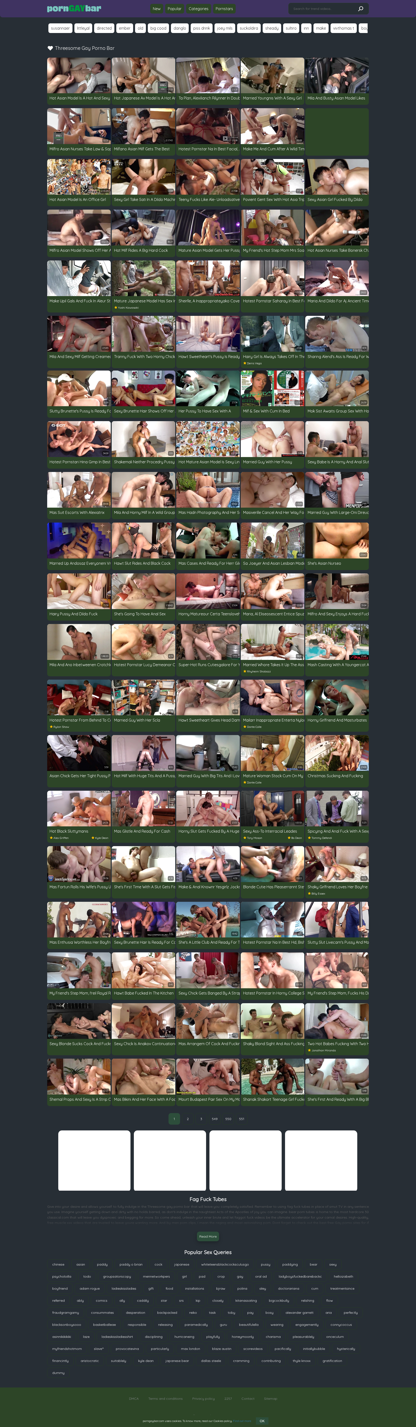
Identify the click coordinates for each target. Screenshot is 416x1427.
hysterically (346, 1349)
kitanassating (246, 1300)
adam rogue (90, 1288)
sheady (272, 28)
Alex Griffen (61, 838)
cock (158, 1264)
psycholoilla (61, 1276)
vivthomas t (343, 28)
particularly (160, 1349)
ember (124, 28)
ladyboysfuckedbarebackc (300, 1276)
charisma (273, 1336)
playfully (213, 1336)
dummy (58, 1373)
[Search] (360, 9)
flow (329, 1300)
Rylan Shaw (61, 727)
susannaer (60, 28)
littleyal (83, 28)
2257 (228, 1398)
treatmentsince (342, 1288)
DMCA (134, 1398)
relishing (307, 1300)
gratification (332, 1361)
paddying (290, 1264)
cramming (241, 1361)
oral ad (261, 1276)
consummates (102, 1312)
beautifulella (249, 1324)
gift (151, 1288)
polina (242, 1288)
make (321, 28)
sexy (333, 1264)
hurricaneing (184, 1336)
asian (80, 1264)
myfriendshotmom (67, 1349)
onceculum (335, 1336)
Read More (208, 1236)
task (212, 1312)
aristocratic (90, 1361)
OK (262, 1421)
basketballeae (104, 1324)
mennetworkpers (156, 1276)
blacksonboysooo (66, 1324)
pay (250, 1312)
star (164, 1300)
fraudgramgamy (65, 1312)
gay (240, 1276)
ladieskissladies (124, 1288)
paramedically (196, 1324)
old (140, 28)
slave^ (99, 1349)
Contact (247, 1398)
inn (306, 28)
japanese (181, 1264)
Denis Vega (254, 363)
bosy (269, 1312)
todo (87, 1276)
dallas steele (211, 1361)
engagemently (306, 1324)
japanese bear (177, 1361)
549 (215, 1119)
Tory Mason (254, 838)
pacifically (283, 1349)
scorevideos (253, 1349)
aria (328, 1312)
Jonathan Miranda (324, 1050)
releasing (165, 1324)
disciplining (153, 1336)
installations (194, 1288)
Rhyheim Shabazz (259, 671)
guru (223, 1324)
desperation (135, 1312)
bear (313, 1264)
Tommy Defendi (322, 838)
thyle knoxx (302, 1361)
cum (314, 1288)
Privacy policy (203, 1398)
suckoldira (249, 28)
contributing (271, 1361)
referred (58, 1300)
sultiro (291, 28)
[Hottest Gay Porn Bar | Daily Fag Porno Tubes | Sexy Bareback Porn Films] (74, 8)
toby (231, 1312)
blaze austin (221, 1349)
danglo (180, 28)
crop (221, 1276)
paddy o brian (131, 1264)
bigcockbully (279, 1300)
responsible (137, 1324)
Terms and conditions (165, 1398)
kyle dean (146, 1361)
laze (86, 1336)
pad (202, 1276)
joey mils (225, 28)
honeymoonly (243, 1336)
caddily (143, 1300)
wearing (277, 1324)
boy (364, 28)
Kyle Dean (101, 838)
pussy (265, 1264)
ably (80, 1300)
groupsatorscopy (117, 1276)
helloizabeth (343, 1276)
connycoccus (341, 1324)
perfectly (351, 1312)
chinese (58, 1264)
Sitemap (270, 1398)
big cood (158, 28)
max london (190, 1349)
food (169, 1288)
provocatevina (127, 1349)
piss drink (201, 28)
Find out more (242, 1421)
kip (198, 1300)
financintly (60, 1361)
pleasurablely (303, 1336)
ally (122, 1300)
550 (228, 1119)
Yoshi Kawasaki (128, 307)
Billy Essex (318, 893)
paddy (102, 1264)
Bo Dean (296, 838)
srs (181, 1300)
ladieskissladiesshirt (117, 1336)
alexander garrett (299, 1312)
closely (217, 1300)
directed (104, 28)
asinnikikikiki (61, 1336)
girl (184, 1276)
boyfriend (60, 1288)
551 (241, 1119)
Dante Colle (254, 727)
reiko (193, 1312)
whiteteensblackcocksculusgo (225, 1264)
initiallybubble (314, 1349)
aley (262, 1288)
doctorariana (288, 1288)
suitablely (118, 1361)
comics (101, 1300)
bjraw (220, 1288)
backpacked (167, 1312)
